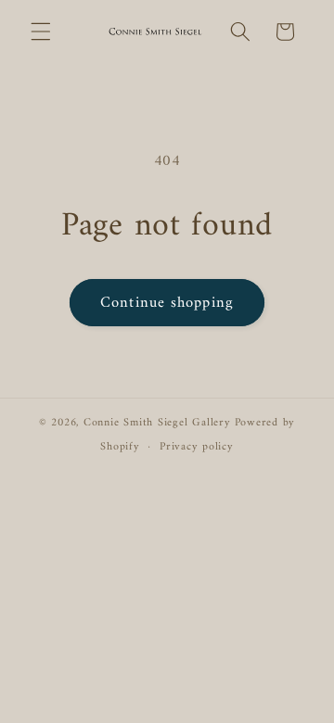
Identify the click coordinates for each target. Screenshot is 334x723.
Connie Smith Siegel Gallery (157, 422)
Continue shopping (167, 302)
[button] (41, 31)
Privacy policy (197, 447)
